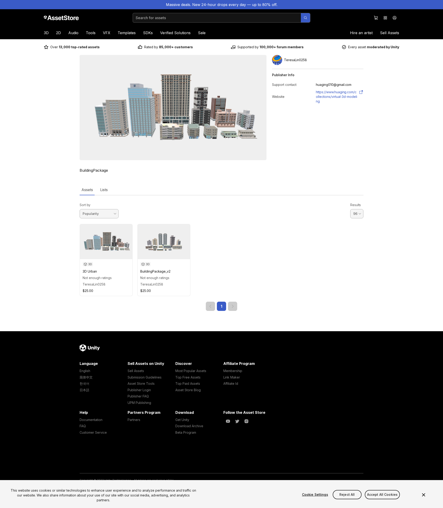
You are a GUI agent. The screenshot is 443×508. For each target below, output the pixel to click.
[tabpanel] (221, 253)
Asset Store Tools (141, 383)
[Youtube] (228, 421)
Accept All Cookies (382, 494)
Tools (91, 32)
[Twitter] (237, 421)
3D (46, 32)
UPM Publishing (139, 403)
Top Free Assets (188, 377)
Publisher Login (139, 390)
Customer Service (93, 432)
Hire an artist (361, 32)
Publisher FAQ (138, 396)
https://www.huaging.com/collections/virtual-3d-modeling (336, 96)
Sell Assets (389, 32)
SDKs (148, 32)
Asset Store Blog (188, 390)
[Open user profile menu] (394, 17)
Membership (232, 371)
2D (58, 32)
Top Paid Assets (187, 383)
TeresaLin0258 (94, 284)
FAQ (83, 426)
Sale (202, 32)
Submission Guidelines (145, 377)
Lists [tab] (104, 189)
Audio (73, 32)
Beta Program (185, 432)
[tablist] (221, 189)
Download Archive (189, 426)
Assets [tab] (87, 189)
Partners (134, 420)
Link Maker (231, 377)
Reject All (347, 494)
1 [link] (221, 306)
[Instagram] (246, 421)
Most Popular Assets (190, 371)
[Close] (423, 495)
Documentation (91, 420)
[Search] (305, 17)
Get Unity (182, 420)
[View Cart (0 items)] (376, 17)
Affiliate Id (230, 383)
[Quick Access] (385, 17)
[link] (210, 306)
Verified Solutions (175, 32)
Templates (127, 32)
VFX (106, 32)
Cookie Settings (315, 494)
